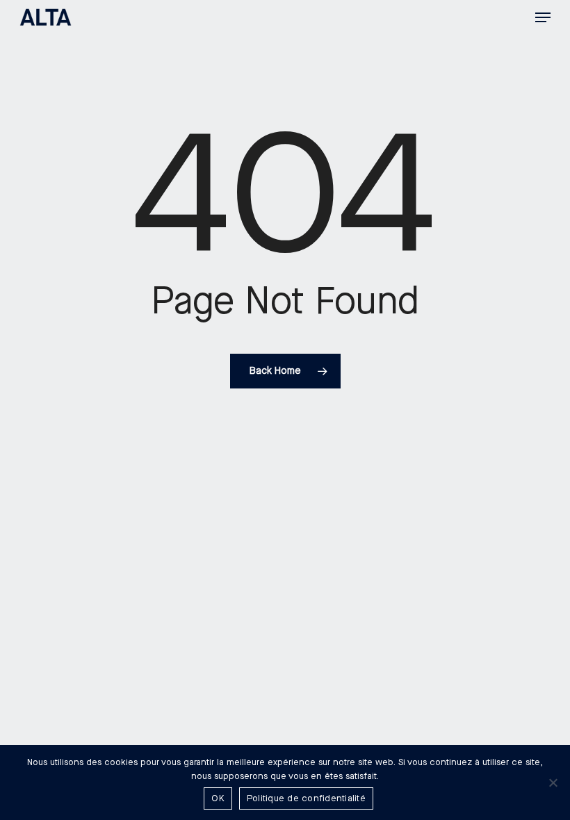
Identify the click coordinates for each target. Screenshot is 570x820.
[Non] (553, 782)
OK (218, 798)
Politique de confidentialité (306, 798)
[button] (543, 17)
